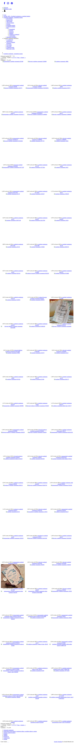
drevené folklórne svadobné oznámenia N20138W (13, 351)
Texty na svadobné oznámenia (10, 43)
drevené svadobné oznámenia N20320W (63, 563)
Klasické (11, 30)
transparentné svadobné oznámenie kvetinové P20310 (15, 642)
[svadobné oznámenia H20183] (37, 458)
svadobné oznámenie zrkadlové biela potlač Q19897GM (62, 668)
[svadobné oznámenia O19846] (37, 247)
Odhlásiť (5, 735)
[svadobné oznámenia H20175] (61, 379)
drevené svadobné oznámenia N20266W (63, 351)
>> (25, 57)
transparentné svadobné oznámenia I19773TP (16, 192)
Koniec (22, 57)
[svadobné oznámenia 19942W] (61, 194)
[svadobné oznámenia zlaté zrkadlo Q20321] (61, 458)
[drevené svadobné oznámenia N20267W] (37, 485)
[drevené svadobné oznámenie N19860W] (61, 114)
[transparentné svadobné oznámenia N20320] (61, 485)
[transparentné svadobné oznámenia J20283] (61, 617)
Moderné (11, 33)
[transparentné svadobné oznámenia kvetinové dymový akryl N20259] (13, 672)
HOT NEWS (9, 18)
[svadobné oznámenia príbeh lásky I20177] (61, 405)
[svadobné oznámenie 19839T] (37, 564)
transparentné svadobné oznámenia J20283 (64, 642)
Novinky (8, 24)
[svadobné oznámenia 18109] (37, 670)
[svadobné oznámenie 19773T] (37, 141)
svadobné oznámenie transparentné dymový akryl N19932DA (62, 721)
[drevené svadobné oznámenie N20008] (37, 61)
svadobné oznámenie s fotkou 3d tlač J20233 (40, 668)
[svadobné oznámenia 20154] (13, 247)
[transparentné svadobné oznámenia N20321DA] (61, 432)
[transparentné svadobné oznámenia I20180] (13, 61)
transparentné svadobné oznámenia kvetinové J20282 (15, 668)
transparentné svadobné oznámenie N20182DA (40, 112)
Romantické (12, 29)
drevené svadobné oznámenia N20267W (39, 510)
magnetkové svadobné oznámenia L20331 (40, 536)
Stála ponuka (9, 21)
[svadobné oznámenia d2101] (13, 511)
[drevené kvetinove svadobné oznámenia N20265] (37, 405)
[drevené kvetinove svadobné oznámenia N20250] (13, 432)
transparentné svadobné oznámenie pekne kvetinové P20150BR (38, 616)
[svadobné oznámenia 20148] (37, 379)
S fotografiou (12, 35)
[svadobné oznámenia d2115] (37, 617)
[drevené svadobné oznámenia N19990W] (37, 114)
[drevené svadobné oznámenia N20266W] (61, 326)
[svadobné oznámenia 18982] (61, 61)
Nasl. (18, 57)
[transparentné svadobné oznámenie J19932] (61, 591)
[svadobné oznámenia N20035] (12, 299)
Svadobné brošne (10, 47)
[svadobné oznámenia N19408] (61, 273)
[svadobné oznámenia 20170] (13, 194)
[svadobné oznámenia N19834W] (37, 326)
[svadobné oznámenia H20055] (37, 299)
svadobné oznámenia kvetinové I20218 (16, 483)
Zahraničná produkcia (11, 37)
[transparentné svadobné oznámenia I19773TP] (13, 167)
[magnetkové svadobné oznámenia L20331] (37, 511)
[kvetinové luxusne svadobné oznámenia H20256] (37, 273)
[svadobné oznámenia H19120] (12, 379)
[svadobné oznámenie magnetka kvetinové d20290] (37, 698)
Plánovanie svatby (10, 48)
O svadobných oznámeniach (9, 40)
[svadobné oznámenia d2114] (61, 352)
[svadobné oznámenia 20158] (61, 220)
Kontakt (5, 739)
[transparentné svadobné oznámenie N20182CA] (13, 114)
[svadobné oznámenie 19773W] (13, 587)
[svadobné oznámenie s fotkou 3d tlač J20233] (37, 644)
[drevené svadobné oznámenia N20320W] (61, 538)
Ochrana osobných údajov (9, 732)
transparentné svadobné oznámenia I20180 (16, 86)
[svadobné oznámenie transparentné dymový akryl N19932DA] (61, 698)
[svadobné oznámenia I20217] (61, 511)
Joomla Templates (58, 741)
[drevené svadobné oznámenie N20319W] (37, 538)
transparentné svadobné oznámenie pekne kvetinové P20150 (14, 616)
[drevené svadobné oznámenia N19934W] (13, 141)
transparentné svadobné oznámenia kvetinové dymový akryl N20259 (13, 695)
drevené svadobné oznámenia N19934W (15, 165)
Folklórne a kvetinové (14, 34)
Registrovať (6, 736)
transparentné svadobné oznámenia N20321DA (64, 457)
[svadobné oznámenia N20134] (12, 273)
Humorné (11, 31)
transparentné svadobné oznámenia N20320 (64, 510)
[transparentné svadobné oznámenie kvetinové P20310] (13, 619)
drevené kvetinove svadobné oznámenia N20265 (38, 430)
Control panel (6, 738)
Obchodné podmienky (8, 730)
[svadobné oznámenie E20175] (13, 88)
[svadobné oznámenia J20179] (37, 352)
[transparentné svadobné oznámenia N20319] (12, 538)
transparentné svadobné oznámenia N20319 (16, 563)
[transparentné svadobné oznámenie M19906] (12, 405)
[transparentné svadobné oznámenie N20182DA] (37, 88)
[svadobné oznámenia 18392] (61, 141)
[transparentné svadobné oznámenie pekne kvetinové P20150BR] (37, 592)
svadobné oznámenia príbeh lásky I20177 (64, 430)
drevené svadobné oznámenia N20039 (40, 457)
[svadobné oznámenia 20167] (61, 167)
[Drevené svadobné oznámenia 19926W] (61, 564)
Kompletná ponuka (10, 25)
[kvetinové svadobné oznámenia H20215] (13, 485)
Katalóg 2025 (9, 20)
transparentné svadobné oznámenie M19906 (16, 430)
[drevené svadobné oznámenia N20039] (37, 432)
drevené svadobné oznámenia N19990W (39, 139)
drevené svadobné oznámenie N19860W (63, 139)
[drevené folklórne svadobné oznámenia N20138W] (13, 327)
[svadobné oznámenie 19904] (13, 352)
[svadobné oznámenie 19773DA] (37, 167)
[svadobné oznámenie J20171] (61, 88)
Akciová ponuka (10, 22)
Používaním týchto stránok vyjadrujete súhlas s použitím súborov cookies (20, 731)
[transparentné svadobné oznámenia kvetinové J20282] (13, 645)
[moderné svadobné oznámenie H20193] (61, 322)
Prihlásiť (5, 734)
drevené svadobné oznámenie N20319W (39, 563)
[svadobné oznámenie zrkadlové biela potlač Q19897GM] (61, 645)
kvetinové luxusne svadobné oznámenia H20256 (38, 298)
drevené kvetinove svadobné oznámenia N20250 (14, 457)
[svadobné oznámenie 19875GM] (13, 220)
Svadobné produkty (10, 26)
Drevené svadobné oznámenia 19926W (64, 589)
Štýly (7, 28)
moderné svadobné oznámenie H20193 (64, 324)
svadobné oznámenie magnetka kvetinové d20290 (39, 721)
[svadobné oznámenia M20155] (61, 247)
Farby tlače (8, 46)
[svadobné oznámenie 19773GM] (61, 670)
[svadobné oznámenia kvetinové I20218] (12, 458)
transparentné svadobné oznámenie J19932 (64, 616)
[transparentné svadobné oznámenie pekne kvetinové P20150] (13, 592)
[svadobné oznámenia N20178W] (37, 220)
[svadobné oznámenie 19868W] (12, 697)
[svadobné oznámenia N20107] (37, 194)
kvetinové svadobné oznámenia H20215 (15, 510)
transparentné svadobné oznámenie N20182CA (15, 139)
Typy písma (9, 45)
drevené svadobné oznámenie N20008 (40, 86)
